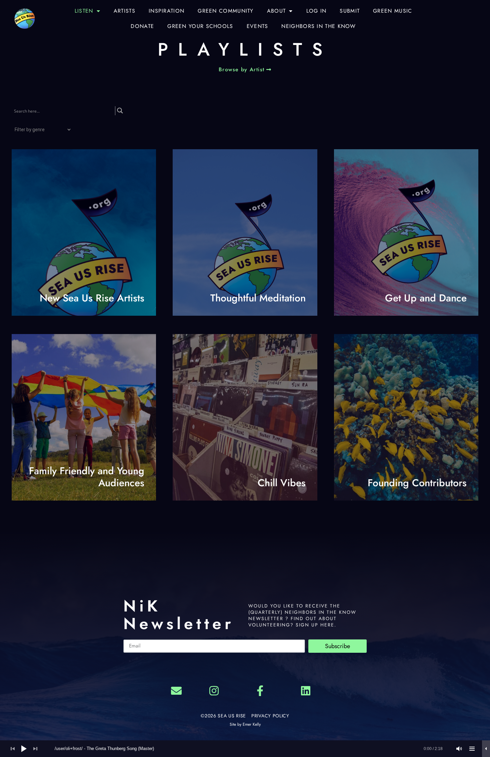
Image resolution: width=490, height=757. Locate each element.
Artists (124, 11)
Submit (350, 11)
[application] (245, 748)
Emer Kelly (252, 724)
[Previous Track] (12, 748)
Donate (142, 26)
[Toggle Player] (486, 748)
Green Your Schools (200, 26)
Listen (84, 11)
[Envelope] (176, 691)
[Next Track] (35, 748)
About (276, 11)
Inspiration (166, 11)
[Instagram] (214, 691)
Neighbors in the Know (318, 26)
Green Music (392, 11)
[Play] (24, 748)
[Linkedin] (306, 691)
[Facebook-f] (260, 691)
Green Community (226, 11)
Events (257, 26)
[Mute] (459, 748)
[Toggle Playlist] (472, 748)
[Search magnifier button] (120, 110)
